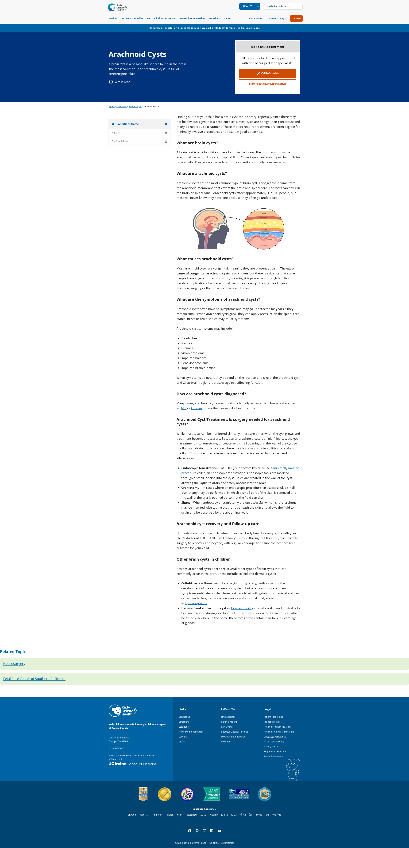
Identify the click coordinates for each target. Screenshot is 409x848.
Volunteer (226, 741)
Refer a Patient (229, 721)
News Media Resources (191, 731)
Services (112, 18)
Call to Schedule (270, 73)
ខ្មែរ (250, 814)
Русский (213, 814)
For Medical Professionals (161, 18)
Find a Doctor (256, 18)
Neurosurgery (135, 106)
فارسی (203, 814)
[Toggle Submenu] (166, 124)
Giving (182, 741)
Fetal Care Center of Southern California (34, 678)
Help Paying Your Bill (275, 751)
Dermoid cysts (241, 608)
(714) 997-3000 (116, 748)
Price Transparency (274, 741)
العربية (234, 814)
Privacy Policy (271, 746)
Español (132, 814)
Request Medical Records (234, 731)
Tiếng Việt (157, 814)
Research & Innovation (192, 18)
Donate (297, 18)
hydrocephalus (196, 603)
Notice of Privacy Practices (278, 726)
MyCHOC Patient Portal (233, 736)
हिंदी (267, 814)
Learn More (253, 27)
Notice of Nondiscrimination (279, 731)
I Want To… (248, 6)
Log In (283, 18)
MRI (183, 408)
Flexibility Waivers (273, 756)
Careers (272, 18)
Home (112, 106)
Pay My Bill (227, 726)
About (227, 18)
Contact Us (184, 716)
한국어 (180, 814)
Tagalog (169, 814)
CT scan (196, 408)
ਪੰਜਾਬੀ (243, 814)
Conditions (121, 106)
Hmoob (258, 814)
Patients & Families (132, 18)
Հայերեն (191, 814)
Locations (214, 18)
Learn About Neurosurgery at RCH (267, 84)
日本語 (224, 814)
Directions (184, 721)
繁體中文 (144, 814)
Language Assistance (275, 736)
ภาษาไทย (276, 814)
